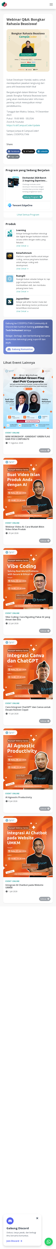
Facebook (14, 151)
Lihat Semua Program (28, 214)
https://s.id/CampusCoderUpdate (23, 125)
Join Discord (13, 1240)
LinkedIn (44, 151)
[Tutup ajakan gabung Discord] (37, 1218)
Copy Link (13, 156)
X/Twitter (29, 151)
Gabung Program (31, 197)
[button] (51, 4)
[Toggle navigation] (51, 4)
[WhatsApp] (49, 1242)
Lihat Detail (21, 245)
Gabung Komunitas (22, 349)
